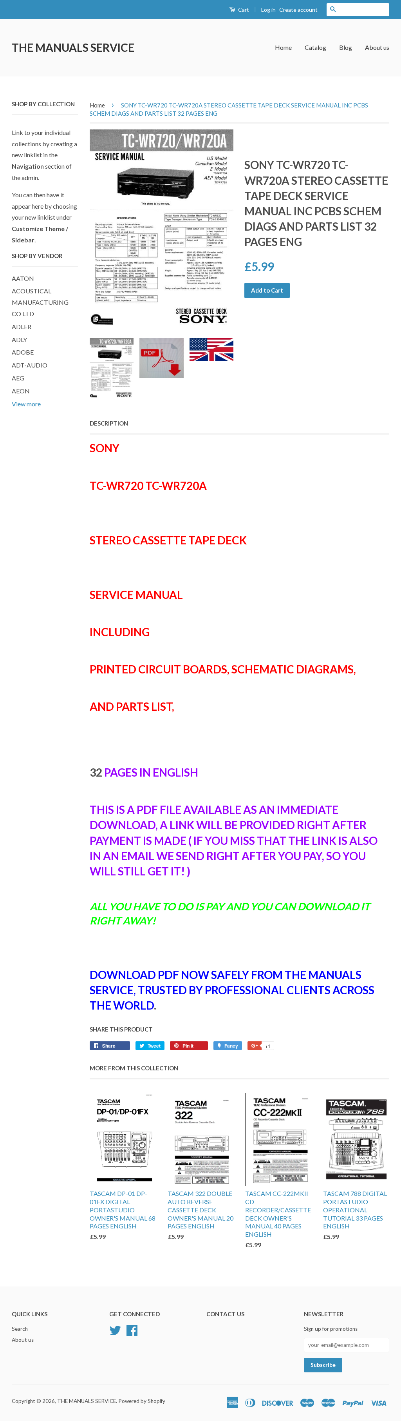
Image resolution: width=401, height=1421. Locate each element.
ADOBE (23, 352)
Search (20, 1329)
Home (283, 47)
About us (377, 47)
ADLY (19, 339)
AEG (18, 378)
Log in (268, 9)
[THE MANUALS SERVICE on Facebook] (132, 1329)
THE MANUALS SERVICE (73, 47)
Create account (298, 9)
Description (109, 423)
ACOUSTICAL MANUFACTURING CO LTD (40, 302)
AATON (23, 278)
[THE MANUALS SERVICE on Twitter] (115, 1329)
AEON (21, 391)
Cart (243, 9)
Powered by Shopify (141, 1401)
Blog (345, 47)
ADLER (21, 326)
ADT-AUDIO (29, 365)
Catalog (315, 47)
